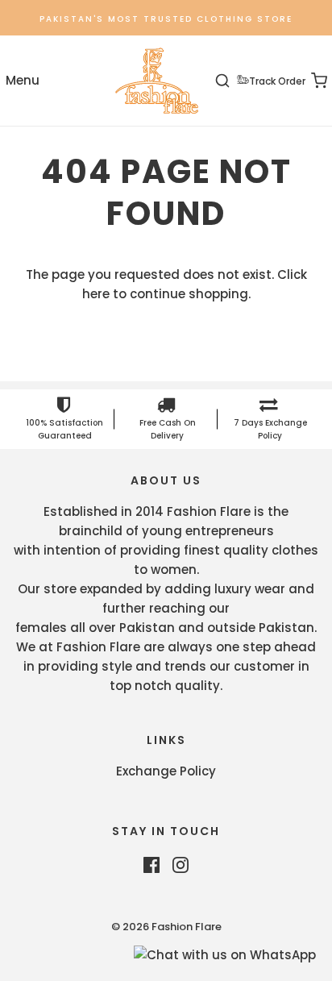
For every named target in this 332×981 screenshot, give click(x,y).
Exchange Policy (166, 771)
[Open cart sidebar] (310, 81)
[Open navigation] (22, 81)
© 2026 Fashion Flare (166, 926)
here (96, 293)
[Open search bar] (232, 81)
